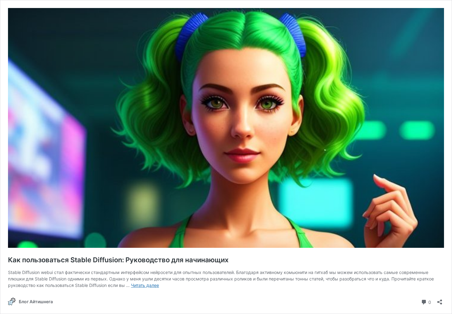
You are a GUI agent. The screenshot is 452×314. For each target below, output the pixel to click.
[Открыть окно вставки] (439, 300)
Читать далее (145, 285)
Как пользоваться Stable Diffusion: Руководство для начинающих (118, 260)
